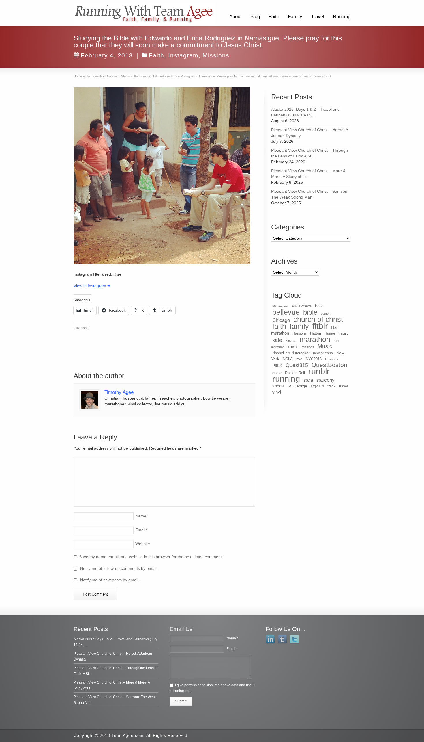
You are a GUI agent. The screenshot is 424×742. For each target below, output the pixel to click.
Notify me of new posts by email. (109, 580)
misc (293, 346)
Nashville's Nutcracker (290, 353)
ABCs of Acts (302, 306)
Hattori (315, 333)
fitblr (320, 326)
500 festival (280, 306)
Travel (317, 16)
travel (343, 386)
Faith (274, 16)
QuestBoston (329, 364)
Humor (329, 333)
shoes (278, 386)
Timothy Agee (119, 392)
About (235, 16)
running (286, 378)
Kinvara (291, 340)
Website (142, 543)
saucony (325, 380)
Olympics (331, 359)
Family (295, 16)
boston (325, 313)
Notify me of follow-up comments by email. (118, 568)
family (299, 326)
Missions (215, 55)
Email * (232, 649)
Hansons (299, 333)
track (331, 386)
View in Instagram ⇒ (92, 285)
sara (308, 380)
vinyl (276, 392)
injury (343, 333)
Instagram (183, 55)
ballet (320, 306)
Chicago (281, 320)
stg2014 (317, 386)
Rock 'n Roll (295, 373)
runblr (319, 371)
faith (279, 326)
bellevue (286, 312)
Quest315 (297, 365)
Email (141, 530)
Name (141, 516)
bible (310, 312)
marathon (315, 339)
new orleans (323, 353)
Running (341, 16)
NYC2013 (314, 359)
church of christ (318, 319)
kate (277, 340)
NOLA (288, 359)
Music (325, 346)
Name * (232, 638)
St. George (297, 386)
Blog (255, 16)
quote (277, 373)
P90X (277, 365)
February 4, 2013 (107, 55)
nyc (299, 359)
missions (308, 347)
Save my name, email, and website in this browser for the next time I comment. (151, 556)
